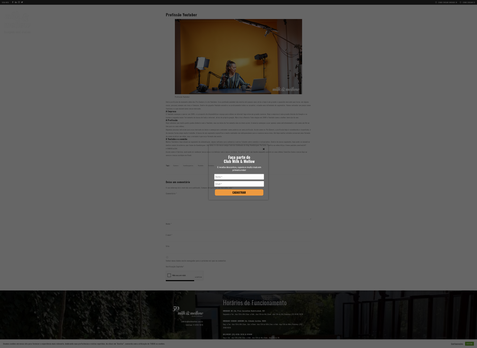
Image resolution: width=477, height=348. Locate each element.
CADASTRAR (239, 192)
